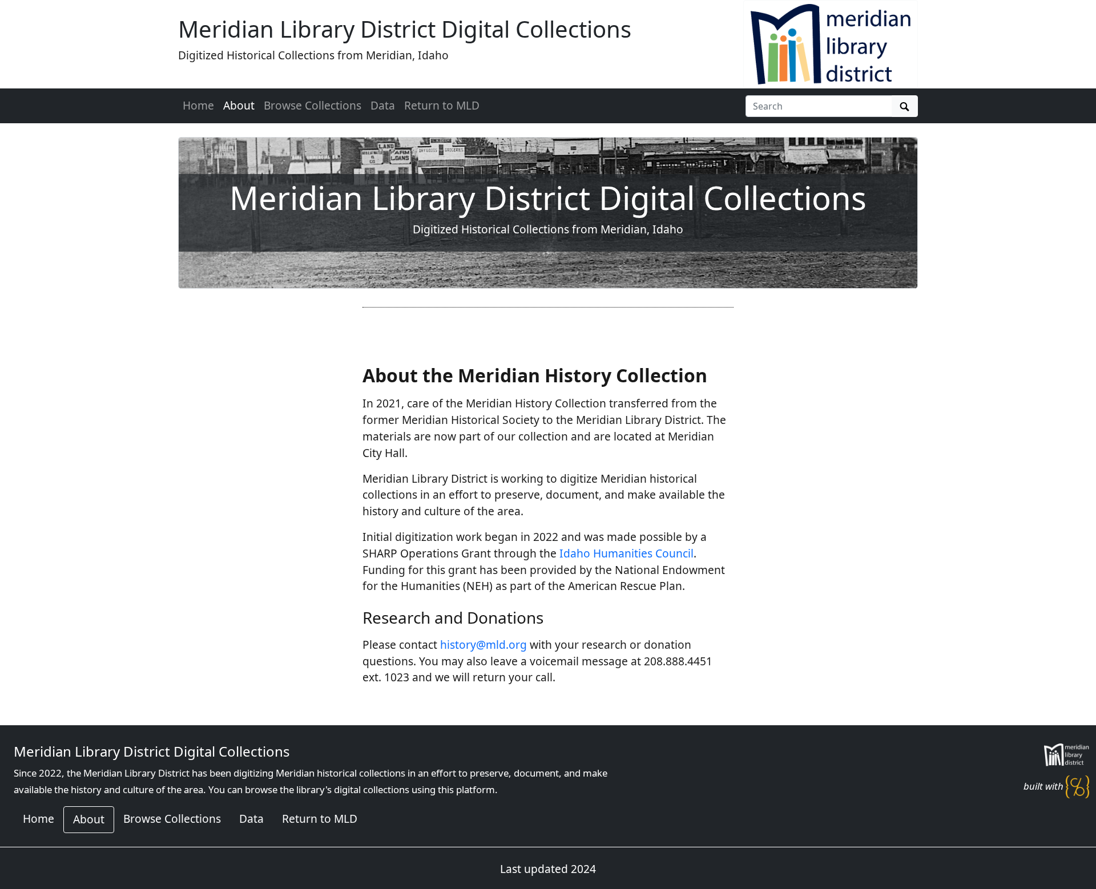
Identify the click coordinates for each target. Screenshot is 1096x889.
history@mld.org (483, 644)
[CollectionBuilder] (1077, 786)
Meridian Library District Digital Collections (404, 29)
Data (382, 105)
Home (198, 105)
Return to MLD (442, 105)
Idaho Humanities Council (626, 553)
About (239, 105)
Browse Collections (312, 105)
